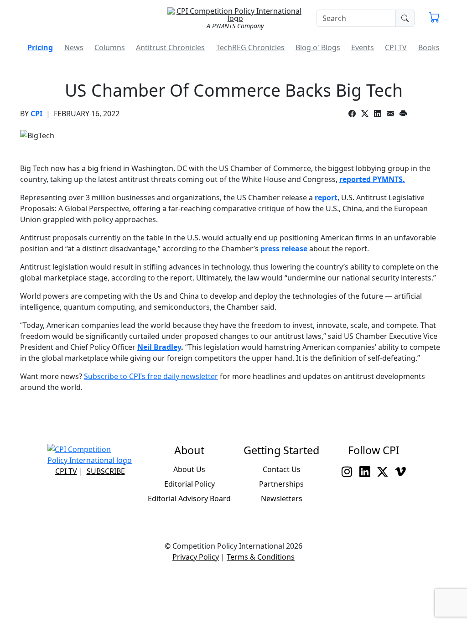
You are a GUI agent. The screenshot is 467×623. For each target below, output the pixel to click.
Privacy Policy (195, 557)
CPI (36, 114)
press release (283, 249)
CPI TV (396, 47)
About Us (189, 469)
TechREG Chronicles (250, 47)
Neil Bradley (159, 347)
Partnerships (281, 484)
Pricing (40, 47)
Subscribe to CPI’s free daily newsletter (151, 376)
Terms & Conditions (261, 557)
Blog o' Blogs (318, 47)
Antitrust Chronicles (170, 47)
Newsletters (281, 498)
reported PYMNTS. (372, 179)
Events (362, 47)
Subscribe (106, 471)
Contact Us (282, 469)
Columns (109, 47)
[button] (434, 18)
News (73, 47)
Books (429, 47)
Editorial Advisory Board (189, 498)
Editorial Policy (189, 484)
